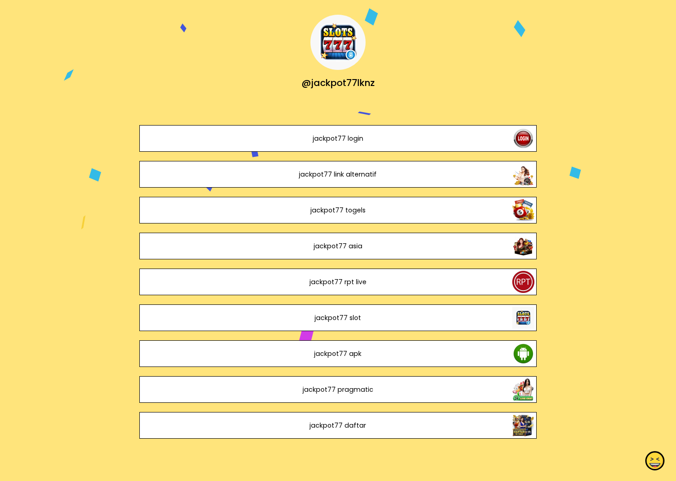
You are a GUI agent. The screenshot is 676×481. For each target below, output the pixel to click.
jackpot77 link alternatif (338, 174)
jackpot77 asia (338, 246)
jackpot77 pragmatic (338, 389)
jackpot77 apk (337, 353)
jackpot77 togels (338, 210)
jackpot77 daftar (337, 425)
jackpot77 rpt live (338, 281)
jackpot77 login (338, 138)
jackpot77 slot (338, 317)
